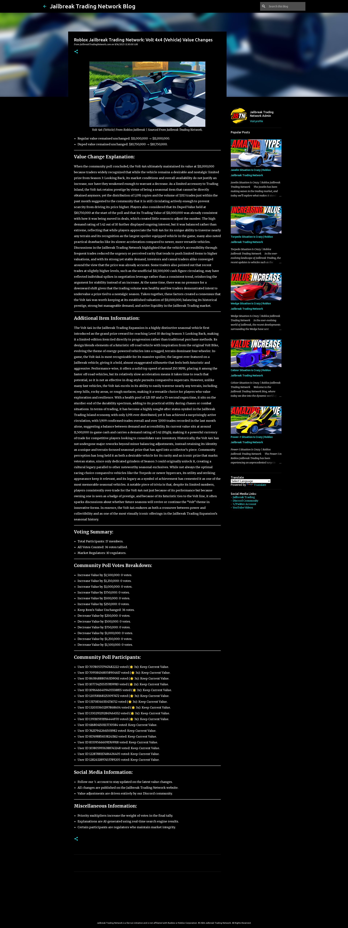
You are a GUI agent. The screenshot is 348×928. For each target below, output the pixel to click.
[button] (76, 51)
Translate (260, 484)
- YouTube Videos (242, 507)
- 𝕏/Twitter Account (243, 504)
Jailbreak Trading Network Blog (92, 6)
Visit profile (256, 121)
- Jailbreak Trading (243, 497)
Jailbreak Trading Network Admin (262, 113)
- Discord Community (244, 500)
